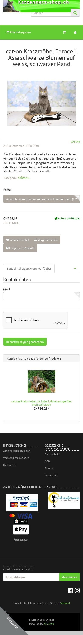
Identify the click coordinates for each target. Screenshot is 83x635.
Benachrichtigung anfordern (25, 342)
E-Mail (6, 289)
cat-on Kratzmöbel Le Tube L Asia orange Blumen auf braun (41, 402)
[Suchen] (75, 13)
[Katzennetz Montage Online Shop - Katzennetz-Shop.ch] (13, 10)
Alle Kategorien (20, 32)
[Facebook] (70, 590)
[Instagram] (77, 590)
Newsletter (9, 465)
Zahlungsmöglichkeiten (16, 450)
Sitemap (49, 468)
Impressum (51, 475)
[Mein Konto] (75, 32)
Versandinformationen (16, 457)
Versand (65, 603)
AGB (47, 461)
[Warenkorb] (64, 32)
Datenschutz (52, 454)
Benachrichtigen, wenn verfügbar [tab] (29, 268)
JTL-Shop (49, 623)
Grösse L (23, 177)
